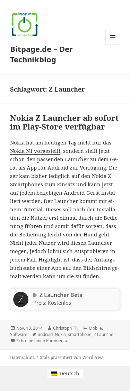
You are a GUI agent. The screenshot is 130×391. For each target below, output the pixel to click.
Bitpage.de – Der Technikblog (41, 54)
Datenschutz (22, 357)
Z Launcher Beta (61, 295)
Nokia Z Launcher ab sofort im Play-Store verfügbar (64, 122)
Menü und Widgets (113, 44)
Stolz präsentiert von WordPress (71, 357)
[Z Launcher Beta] (20, 299)
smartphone (80, 334)
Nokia (60, 334)
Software (18, 334)
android (45, 334)
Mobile (95, 328)
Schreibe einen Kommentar (42, 341)
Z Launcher (104, 334)
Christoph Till (65, 328)
